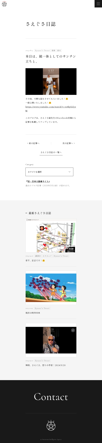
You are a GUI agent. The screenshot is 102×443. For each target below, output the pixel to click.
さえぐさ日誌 (41, 23)
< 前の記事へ (33, 143)
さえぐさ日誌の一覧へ (51, 152)
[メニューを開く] (98, 3)
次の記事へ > (68, 143)
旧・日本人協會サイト (38, 181)
